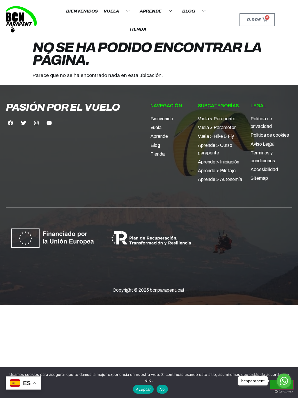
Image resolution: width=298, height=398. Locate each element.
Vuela (111, 11)
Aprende (151, 11)
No (162, 389)
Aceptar (143, 389)
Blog (188, 11)
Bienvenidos (82, 11)
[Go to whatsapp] (284, 381)
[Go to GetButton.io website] (284, 392)
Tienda (137, 29)
